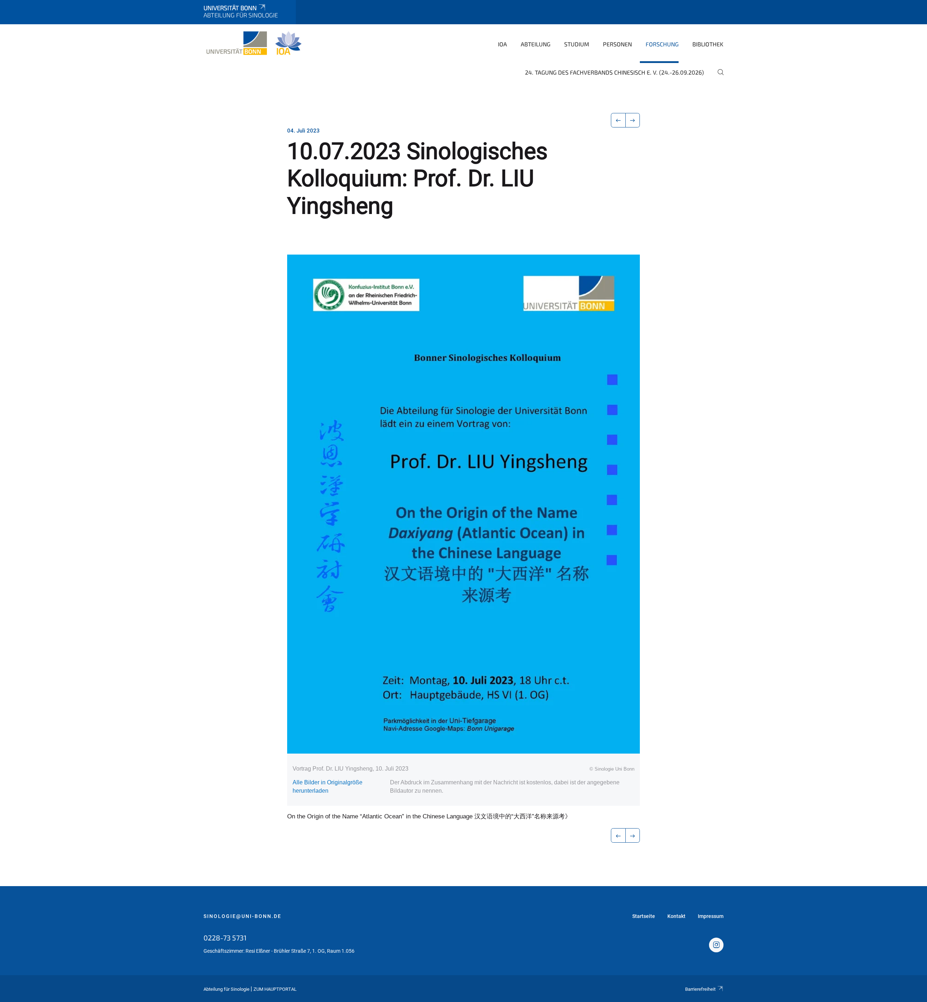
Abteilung (535, 44)
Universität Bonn (230, 7)
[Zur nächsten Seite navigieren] (632, 120)
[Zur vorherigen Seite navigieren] (618, 120)
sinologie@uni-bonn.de (242, 916)
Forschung (662, 44)
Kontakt (676, 916)
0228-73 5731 (225, 937)
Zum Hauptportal (275, 989)
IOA (502, 44)
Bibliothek (707, 44)
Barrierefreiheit (700, 989)
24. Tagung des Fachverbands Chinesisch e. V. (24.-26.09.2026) (614, 72)
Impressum (710, 916)
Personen (617, 44)
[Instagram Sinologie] (716, 946)
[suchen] (717, 77)
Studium (576, 44)
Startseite (643, 916)
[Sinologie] (254, 43)
